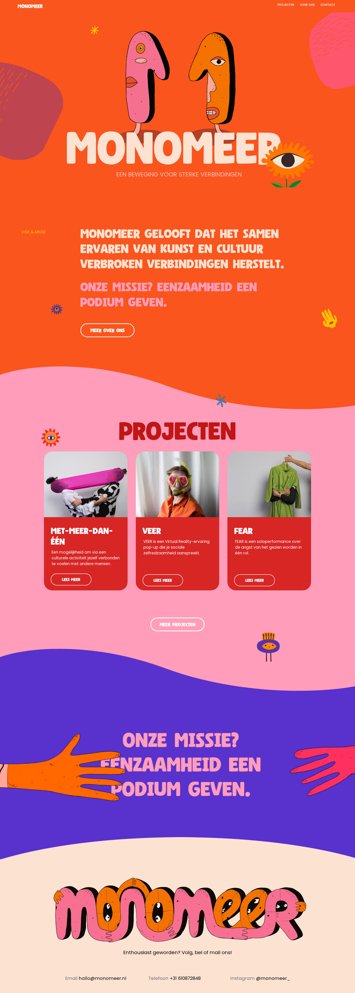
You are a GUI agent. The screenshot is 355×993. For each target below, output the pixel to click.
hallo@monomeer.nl (102, 978)
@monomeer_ (273, 978)
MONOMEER (30, 6)
